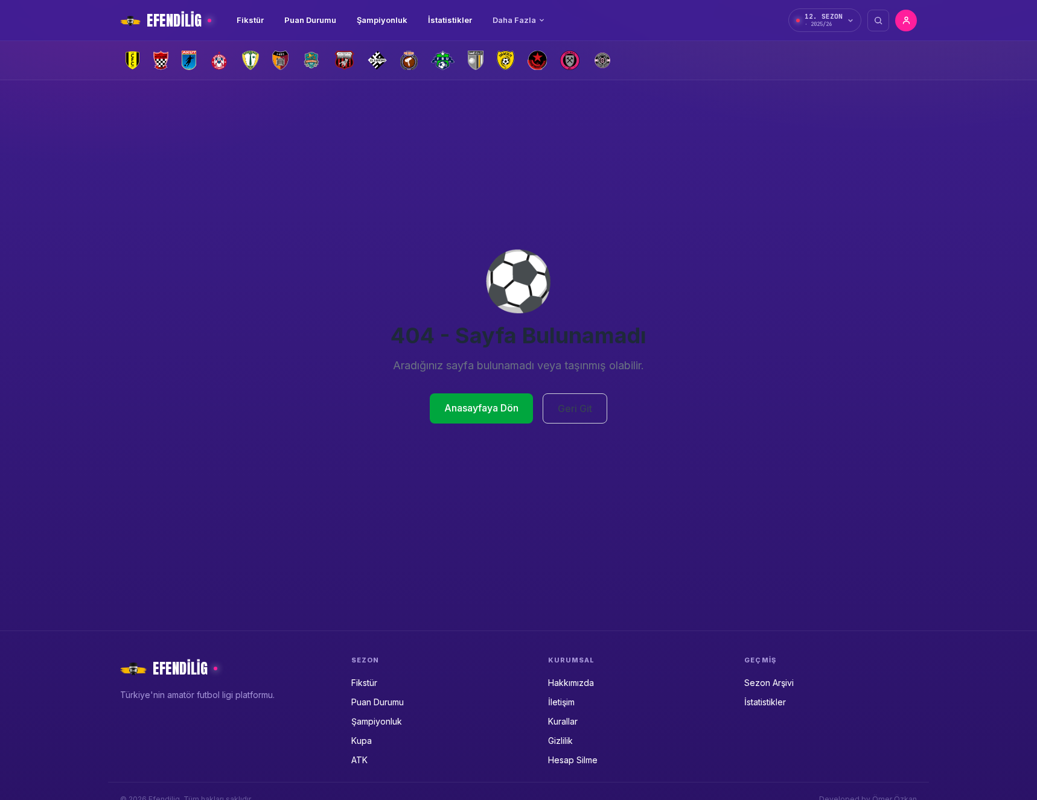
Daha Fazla (514, 20)
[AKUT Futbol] (189, 60)
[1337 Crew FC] (132, 60)
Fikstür (250, 20)
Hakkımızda (571, 683)
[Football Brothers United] (442, 60)
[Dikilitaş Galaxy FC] (344, 60)
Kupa (361, 740)
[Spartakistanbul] (537, 60)
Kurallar (563, 721)
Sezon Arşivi (769, 683)
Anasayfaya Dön (481, 408)
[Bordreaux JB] (250, 60)
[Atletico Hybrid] (219, 60)
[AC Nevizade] (160, 60)
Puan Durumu (310, 20)
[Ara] (878, 20)
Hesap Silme (573, 760)
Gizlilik (560, 740)
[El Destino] (377, 60)
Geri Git (575, 408)
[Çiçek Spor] (602, 60)
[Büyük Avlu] (280, 60)
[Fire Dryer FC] (409, 60)
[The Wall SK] (569, 60)
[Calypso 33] (311, 60)
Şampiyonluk (382, 20)
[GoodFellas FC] (475, 60)
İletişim (561, 702)
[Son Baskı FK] (505, 60)
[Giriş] (906, 20)
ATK (359, 760)
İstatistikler (450, 20)
